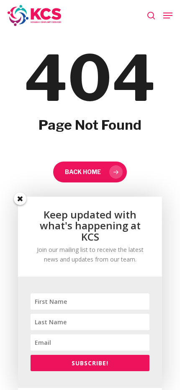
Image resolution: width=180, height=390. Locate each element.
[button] (167, 15)
